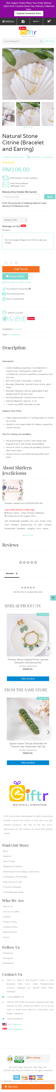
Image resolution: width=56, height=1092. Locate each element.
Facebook (8, 953)
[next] (49, 648)
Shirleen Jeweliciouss (13, 157)
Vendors (7, 856)
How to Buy (9, 861)
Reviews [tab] (10, 573)
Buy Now (13, 1086)
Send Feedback (15, 1018)
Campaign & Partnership (15, 876)
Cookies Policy (10, 927)
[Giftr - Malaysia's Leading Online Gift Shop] (28, 31)
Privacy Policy (10, 922)
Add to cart (21, 269)
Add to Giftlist (16, 276)
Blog (5, 851)
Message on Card (13, 226)
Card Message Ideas (13, 892)
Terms (6, 937)
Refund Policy (10, 932)
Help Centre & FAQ (12, 882)
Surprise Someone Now (29, 13)
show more (28, 535)
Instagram (8, 958)
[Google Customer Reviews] (37, 1059)
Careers (7, 916)
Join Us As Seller (11, 911)
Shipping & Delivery (12, 866)
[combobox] (23, 41)
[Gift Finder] (23, 21)
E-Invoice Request (12, 887)
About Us (8, 906)
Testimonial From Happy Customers (21, 871)
